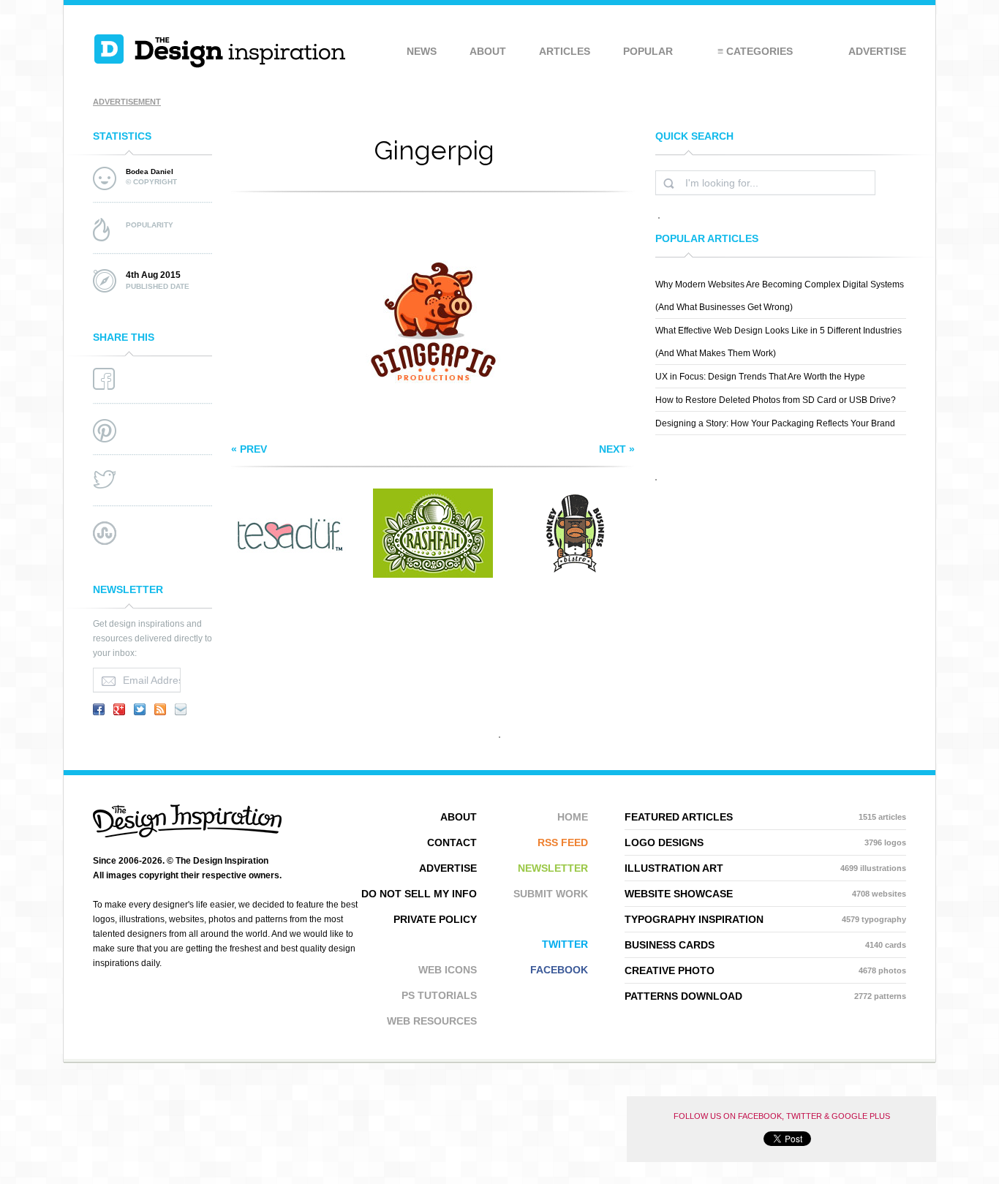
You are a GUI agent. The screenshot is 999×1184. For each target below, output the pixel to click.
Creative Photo (765, 970)
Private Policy (435, 919)
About (488, 51)
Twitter (565, 944)
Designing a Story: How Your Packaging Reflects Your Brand (775, 423)
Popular (648, 51)
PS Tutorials (439, 995)
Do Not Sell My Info (419, 894)
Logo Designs (765, 842)
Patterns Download (765, 996)
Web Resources (432, 1021)
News (422, 51)
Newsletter (553, 868)
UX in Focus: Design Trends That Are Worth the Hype (760, 377)
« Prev (249, 449)
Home (572, 817)
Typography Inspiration (765, 919)
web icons (447, 970)
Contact (452, 842)
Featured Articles (765, 817)
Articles (564, 51)
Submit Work (550, 894)
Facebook (559, 970)
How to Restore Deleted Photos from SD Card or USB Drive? (775, 400)
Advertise (877, 51)
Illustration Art (765, 868)
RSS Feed (563, 842)
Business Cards (765, 945)
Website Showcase (765, 894)
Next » (617, 449)
